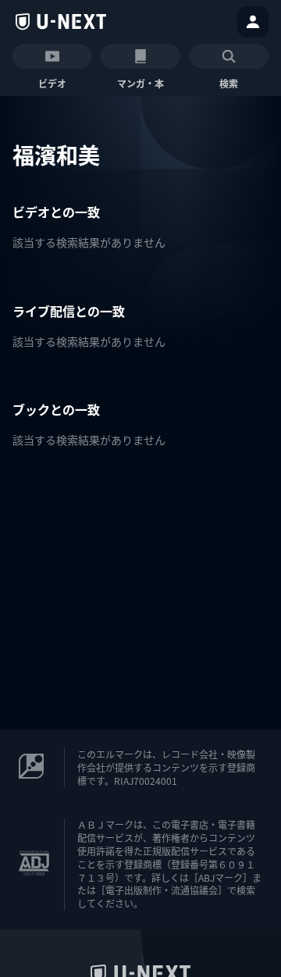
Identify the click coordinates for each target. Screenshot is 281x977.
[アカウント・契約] (253, 21)
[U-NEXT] (61, 21)
